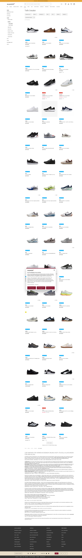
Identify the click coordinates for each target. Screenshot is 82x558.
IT (65, 553)
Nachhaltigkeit (63, 544)
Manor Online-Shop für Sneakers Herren (60, 457)
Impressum (17, 556)
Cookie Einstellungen (32, 556)
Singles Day (31, 544)
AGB (23, 556)
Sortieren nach (27, 14)
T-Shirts (35, 472)
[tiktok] (35, 553)
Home (25, 448)
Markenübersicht (42, 556)
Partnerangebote (49, 537)
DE (61, 4)
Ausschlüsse (48, 544)
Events (62, 537)
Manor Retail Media (17, 544)
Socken (43, 468)
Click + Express (16, 537)
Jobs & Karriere (63, 532)
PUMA (53, 488)
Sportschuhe (27, 511)
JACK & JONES (70, 488)
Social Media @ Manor (33, 541)
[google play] (49, 553)
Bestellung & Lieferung (17, 530)
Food (62, 539)
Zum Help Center (18, 553)
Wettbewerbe (49, 546)
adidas (43, 476)
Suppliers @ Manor (17, 539)
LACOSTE (68, 478)
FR (61, 553)
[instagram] (28, 553)
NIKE (39, 476)
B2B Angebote (49, 539)
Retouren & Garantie (17, 532)
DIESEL (65, 488)
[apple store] (46, 553)
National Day (32, 548)
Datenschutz (26, 556)
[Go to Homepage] (11, 4)
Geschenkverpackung (50, 532)
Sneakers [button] (35, 448)
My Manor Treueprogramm (34, 532)
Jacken (40, 472)
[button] (8, 7)
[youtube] (33, 553)
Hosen (50, 471)
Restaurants (63, 541)
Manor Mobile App (32, 537)
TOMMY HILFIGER (62, 478)
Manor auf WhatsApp (17, 546)
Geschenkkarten (49, 530)
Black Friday (31, 546)
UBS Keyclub (32, 539)
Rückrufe (48, 541)
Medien (62, 546)
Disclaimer (37, 556)
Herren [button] (29, 448)
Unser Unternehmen (64, 530)
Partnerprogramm (17, 541)
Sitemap (20, 556)
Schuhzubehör (71, 514)
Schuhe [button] (32, 448)
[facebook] (30, 553)
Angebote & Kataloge (33, 530)
